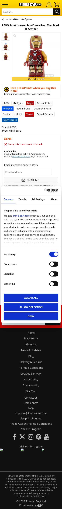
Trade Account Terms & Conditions (31, 423)
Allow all (31, 297)
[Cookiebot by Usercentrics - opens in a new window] (44, 190)
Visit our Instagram (31, 446)
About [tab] (53, 199)
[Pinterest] (38, 436)
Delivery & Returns (21, 156)
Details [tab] (22, 199)
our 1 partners (21, 215)
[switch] (53, 264)
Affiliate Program (31, 429)
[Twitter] (22, 436)
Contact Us (31, 397)
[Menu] (5, 4)
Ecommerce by (28, 505)
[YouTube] (46, 436)
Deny (31, 316)
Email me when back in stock (21, 165)
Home (31, 332)
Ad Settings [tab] (38, 199)
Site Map (31, 391)
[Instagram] (30, 436)
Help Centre (31, 403)
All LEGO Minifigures (22, 19)
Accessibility (31, 379)
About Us (31, 344)
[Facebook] (15, 436)
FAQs (31, 408)
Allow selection (31, 307)
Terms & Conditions (31, 367)
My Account (31, 338)
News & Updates (31, 350)
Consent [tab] (8, 199)
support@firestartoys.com (31, 413)
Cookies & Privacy (31, 373)
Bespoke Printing (31, 418)
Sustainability (31, 385)
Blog (31, 356)
